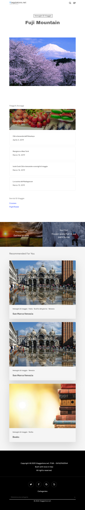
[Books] (42, 413)
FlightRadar (14, 207)
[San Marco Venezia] (42, 289)
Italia (31, 309)
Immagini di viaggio (43, 16)
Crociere (12, 203)
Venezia (51, 309)
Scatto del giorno (40, 309)
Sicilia (31, 432)
